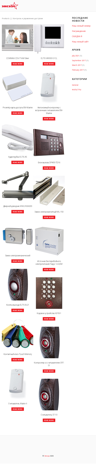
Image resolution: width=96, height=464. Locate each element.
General (75, 85)
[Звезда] (10, 8)
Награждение (79, 31)
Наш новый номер (81, 26)
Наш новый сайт (80, 41)
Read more (17, 64)
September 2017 (79, 60)
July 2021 (75, 55)
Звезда (47, 456)
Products (6, 18)
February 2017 (78, 70)
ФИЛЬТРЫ (76, 89)
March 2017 (77, 65)
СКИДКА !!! (77, 36)
